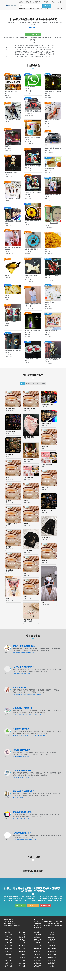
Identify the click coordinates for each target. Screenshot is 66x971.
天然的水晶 (15, 839)
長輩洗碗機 (15, 673)
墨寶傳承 (23, 777)
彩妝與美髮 (22, 937)
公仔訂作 (19, 798)
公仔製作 (15, 798)
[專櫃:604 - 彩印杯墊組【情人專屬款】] (33, 349)
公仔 (53, 8)
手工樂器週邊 (8, 963)
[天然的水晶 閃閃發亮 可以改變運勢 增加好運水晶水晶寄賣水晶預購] (7, 835)
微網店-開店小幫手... (21, 687)
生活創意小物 (8, 951)
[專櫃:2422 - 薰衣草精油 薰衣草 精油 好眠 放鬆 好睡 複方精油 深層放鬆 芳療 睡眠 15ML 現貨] (33, 321)
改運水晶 (26, 839)
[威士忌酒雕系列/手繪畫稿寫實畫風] (49, 397)
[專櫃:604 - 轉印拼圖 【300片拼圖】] (53, 321)
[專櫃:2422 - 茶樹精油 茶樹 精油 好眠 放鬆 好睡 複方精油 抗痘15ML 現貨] (53, 82)
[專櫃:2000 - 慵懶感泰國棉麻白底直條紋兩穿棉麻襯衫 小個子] (33, 294)
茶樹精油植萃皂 (28, 735)
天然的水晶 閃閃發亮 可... (23, 833)
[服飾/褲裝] (49, 526)
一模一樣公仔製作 (30, 8)
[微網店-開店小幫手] (7, 690)
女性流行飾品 (51, 940)
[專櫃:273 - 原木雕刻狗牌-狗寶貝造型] (33, 266)
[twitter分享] (37, 919)
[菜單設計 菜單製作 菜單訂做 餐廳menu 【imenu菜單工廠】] (7, 814)
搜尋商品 (47, 5)
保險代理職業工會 (22, 715)
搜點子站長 (48, 8)
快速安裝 (28, 673)
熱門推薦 (35, 383)
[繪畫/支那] (31, 564)
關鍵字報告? (22, 8)
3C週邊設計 (8, 957)
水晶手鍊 (19, 756)
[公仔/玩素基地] (13, 422)
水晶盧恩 (23, 756)
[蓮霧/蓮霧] (13, 560)
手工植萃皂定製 (41, 735)
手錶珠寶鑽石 (51, 937)
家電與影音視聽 (52, 957)
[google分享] (39, 919)
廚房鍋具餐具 (37, 948)
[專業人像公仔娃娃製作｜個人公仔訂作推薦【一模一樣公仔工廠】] (7, 793)
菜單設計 (15, 818)
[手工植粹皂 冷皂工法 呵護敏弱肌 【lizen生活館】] (7, 731)
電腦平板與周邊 (52, 948)
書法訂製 (19, 777)
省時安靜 (20, 673)
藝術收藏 (27, 777)
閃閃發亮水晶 (21, 839)
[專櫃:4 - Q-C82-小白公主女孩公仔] (53, 213)
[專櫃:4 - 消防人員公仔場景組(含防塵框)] (33, 156)
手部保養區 (22, 957)
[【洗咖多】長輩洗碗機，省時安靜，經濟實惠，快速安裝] (7, 669)
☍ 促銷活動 (45, 2)
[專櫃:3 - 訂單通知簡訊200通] (33, 79)
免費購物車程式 (38, 694)
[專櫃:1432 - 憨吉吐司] (13, 289)
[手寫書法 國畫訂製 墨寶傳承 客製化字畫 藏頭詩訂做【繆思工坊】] (7, 773)
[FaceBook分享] (34, 919)
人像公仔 (27, 798)
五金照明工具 (37, 957)
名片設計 (31, 818)
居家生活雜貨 (8, 943)
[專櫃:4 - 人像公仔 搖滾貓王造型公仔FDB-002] (53, 349)
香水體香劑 (22, 948)
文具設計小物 (8, 945)
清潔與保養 (22, 943)
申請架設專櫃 (45, 905)
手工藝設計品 (37, 945)
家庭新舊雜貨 (37, 943)
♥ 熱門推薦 (28, 2)
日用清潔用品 (37, 951)
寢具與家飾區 (37, 940)
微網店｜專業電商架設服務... (24, 646)
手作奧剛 (27, 756)
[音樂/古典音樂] (31, 587)
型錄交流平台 (33, 905)
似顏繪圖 (57, 8)
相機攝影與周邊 (52, 951)
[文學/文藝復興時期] (13, 586)
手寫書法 (15, 777)
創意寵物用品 (8, 954)
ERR (41, 8)
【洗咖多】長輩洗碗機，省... (24, 667)
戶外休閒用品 (51, 966)
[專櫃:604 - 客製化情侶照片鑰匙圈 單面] (53, 185)
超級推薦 (28, 383)
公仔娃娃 (37, 8)
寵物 (61, 8)
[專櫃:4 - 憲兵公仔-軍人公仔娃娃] (13, 163)
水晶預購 (34, 839)
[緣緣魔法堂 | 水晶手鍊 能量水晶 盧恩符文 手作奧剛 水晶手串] (7, 752)
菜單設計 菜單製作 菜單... (23, 812)
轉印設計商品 (8, 940)
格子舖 (16, 694)
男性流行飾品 (51, 943)
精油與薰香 (22, 960)
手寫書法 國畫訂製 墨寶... (23, 771)
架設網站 (19, 652)
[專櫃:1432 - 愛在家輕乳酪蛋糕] (53, 162)
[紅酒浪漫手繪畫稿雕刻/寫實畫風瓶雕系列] (49, 416)
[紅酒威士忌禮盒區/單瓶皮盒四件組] (31, 399)
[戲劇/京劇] (49, 583)
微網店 (28, 694)
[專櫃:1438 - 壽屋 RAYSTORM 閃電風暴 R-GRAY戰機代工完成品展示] (53, 266)
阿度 (14, 694)
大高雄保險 (15, 715)
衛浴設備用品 (37, 954)
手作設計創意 (8, 934)
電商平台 (23, 652)
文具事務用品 (37, 937)
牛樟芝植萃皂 (35, 735)
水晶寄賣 (30, 839)
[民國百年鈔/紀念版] (31, 425)
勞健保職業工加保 (30, 715)
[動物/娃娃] (31, 450)
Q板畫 (44, 8)
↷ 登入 (53, 2)
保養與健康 (22, 966)
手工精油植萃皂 (16, 735)
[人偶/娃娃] (13, 468)
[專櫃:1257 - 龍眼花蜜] (13, 266)
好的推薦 (42, 383)
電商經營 (33, 652)
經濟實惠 (24, 673)
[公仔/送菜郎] (13, 445)
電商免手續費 (28, 652)
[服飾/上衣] (31, 539)
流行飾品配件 (51, 934)
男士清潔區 (22, 963)
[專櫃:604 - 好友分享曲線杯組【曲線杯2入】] (13, 340)
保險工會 (41, 715)
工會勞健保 (36, 715)
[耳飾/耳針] (31, 610)
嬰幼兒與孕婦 (51, 945)
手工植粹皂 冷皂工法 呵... (23, 729)
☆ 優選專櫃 (36, 2)
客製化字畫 (32, 777)
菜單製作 (19, 818)
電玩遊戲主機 (51, 963)
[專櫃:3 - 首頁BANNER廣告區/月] (13, 82)
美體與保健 (22, 951)
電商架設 (15, 652)
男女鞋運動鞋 (8, 948)
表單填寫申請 (33, 27)
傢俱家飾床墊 (37, 934)
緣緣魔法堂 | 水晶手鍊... (22, 750)
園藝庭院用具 (37, 960)
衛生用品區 (22, 954)
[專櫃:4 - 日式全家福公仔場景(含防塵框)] (33, 183)
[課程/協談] (49, 551)
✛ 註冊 (59, 2)
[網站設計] (42, 919)
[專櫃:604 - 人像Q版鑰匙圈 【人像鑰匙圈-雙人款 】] (13, 110)
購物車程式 (32, 694)
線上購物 (20, 694)
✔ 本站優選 (19, 2)
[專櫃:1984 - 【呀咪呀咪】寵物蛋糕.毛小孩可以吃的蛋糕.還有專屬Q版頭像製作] (13, 238)
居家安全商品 (37, 963)
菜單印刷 (23, 818)
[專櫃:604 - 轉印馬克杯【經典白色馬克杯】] (33, 128)
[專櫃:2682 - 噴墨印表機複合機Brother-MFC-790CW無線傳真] (53, 138)
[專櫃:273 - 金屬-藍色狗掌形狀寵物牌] (33, 239)
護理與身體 (22, 940)
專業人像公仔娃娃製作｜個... (24, 791)
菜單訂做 (27, 818)
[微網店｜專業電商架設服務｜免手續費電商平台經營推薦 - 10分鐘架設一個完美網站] (10, 5)
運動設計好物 (8, 966)
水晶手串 (15, 756)
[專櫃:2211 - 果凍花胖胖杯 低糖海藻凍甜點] (33, 211)
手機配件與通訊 (52, 954)
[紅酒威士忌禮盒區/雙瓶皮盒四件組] (13, 399)
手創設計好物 (8, 960)
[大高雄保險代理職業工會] (7, 710)
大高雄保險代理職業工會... (23, 708)
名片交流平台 (20, 905)
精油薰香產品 (37, 966)
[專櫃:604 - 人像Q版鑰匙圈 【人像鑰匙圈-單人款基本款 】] (13, 189)
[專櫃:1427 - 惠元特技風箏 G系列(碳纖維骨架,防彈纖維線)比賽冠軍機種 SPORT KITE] (33, 103)
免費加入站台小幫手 (33, 34)
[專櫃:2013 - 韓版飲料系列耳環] (53, 292)
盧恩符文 (31, 756)
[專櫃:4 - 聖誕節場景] (13, 136)
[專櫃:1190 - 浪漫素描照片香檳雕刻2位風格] (13, 213)
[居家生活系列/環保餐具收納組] (13, 537)
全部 (22, 383)
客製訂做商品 (8, 937)
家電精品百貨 (51, 960)
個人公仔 (31, 798)
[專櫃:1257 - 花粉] (53, 240)
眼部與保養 (22, 945)
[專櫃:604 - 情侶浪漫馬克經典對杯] (13, 312)
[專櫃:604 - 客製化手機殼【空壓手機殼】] (53, 110)
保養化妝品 (22, 934)
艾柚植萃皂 (22, 735)
